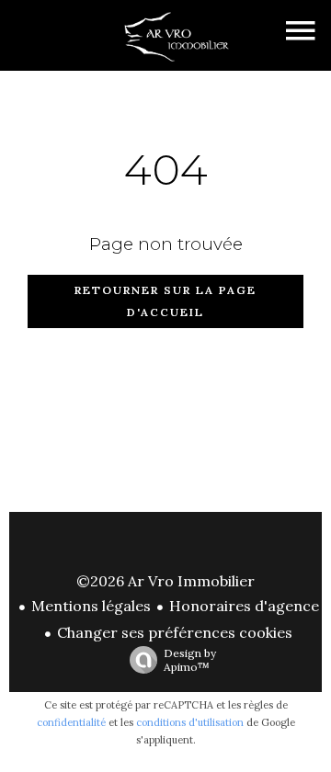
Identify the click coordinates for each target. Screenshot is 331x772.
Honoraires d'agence (244, 605)
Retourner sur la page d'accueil (165, 301)
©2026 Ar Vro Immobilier (165, 581)
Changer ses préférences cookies (174, 632)
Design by (190, 660)
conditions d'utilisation (190, 722)
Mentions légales (91, 605)
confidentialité (71, 722)
